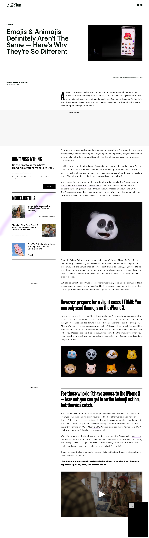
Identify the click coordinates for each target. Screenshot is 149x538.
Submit (49, 186)
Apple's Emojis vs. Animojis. (82, 105)
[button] (101, 494)
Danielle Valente (18, 82)
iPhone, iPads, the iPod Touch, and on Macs (81, 185)
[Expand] (130, 504)
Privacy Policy (16, 178)
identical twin (110, 273)
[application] (101, 494)
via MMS (96, 427)
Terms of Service (45, 176)
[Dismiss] (145, 504)
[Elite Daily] (14, 5)
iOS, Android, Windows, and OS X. (120, 189)
